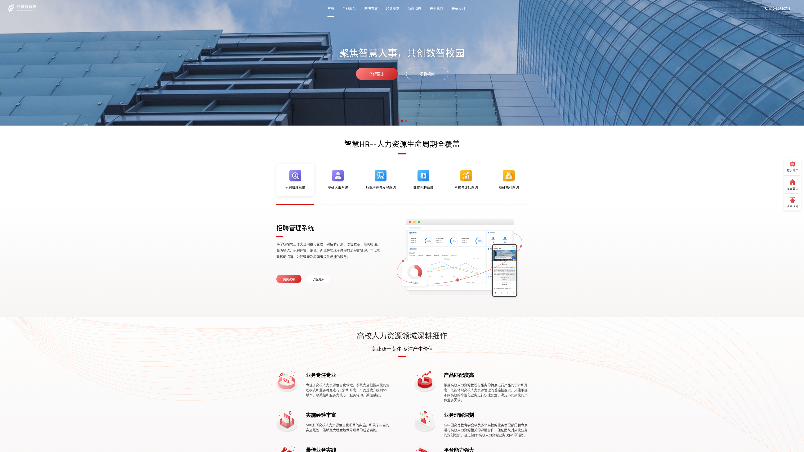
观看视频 (427, 74)
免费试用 (289, 279)
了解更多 (376, 74)
